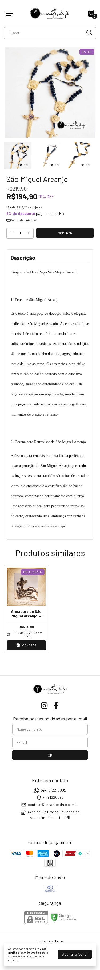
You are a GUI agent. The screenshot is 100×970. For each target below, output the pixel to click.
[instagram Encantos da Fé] (44, 705)
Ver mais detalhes (24, 220)
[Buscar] (88, 33)
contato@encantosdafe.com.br (53, 804)
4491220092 (53, 797)
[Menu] (10, 13)
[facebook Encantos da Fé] (56, 705)
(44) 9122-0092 (53, 790)
